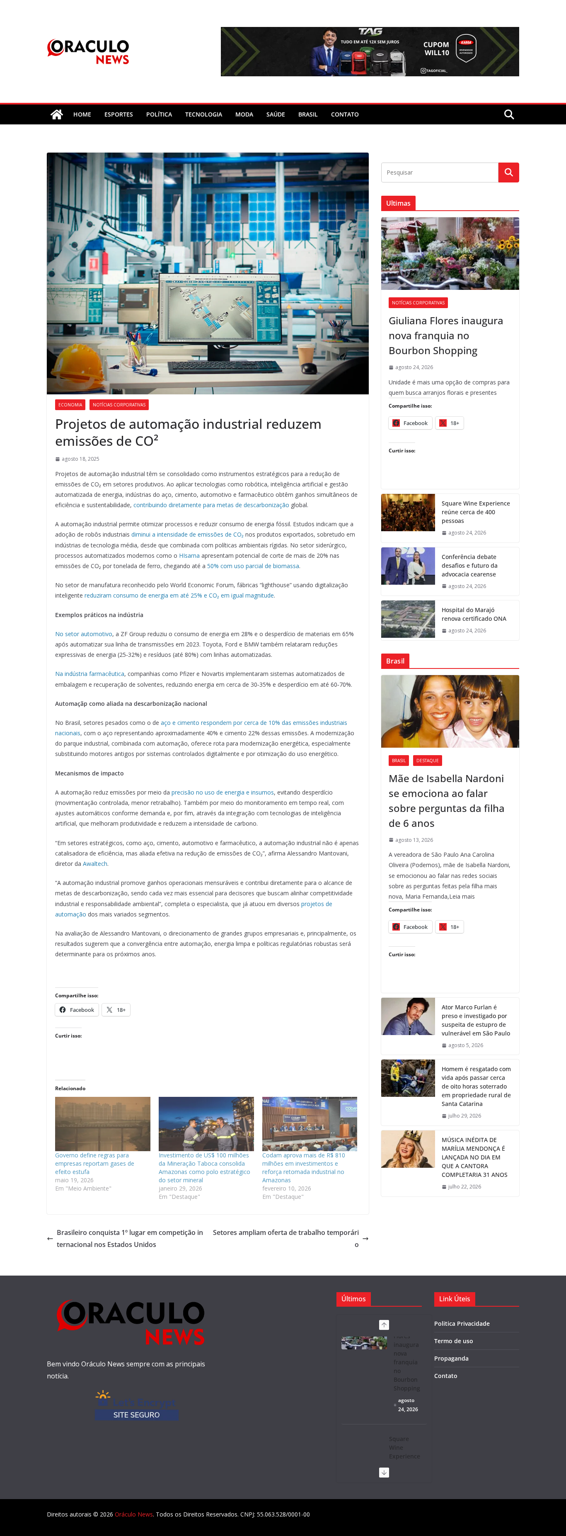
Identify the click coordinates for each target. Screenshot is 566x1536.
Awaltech (95, 864)
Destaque (427, 760)
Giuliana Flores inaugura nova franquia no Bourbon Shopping (446, 335)
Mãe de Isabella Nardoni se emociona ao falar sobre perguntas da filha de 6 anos (447, 800)
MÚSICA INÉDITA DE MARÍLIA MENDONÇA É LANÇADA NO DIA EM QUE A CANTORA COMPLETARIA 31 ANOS (475, 1157)
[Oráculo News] (57, 114)
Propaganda (451, 1358)
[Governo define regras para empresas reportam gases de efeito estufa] (102, 1124)
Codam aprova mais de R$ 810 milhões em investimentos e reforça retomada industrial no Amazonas (303, 1167)
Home (82, 114)
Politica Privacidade (462, 1323)
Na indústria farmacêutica (89, 674)
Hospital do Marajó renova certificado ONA (474, 614)
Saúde (275, 114)
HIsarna (189, 555)
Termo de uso (453, 1341)
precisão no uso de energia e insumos (223, 792)
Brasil (308, 114)
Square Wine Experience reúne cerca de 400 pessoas (476, 512)
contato (345, 114)
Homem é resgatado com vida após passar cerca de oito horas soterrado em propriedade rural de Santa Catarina (476, 1086)
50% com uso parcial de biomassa (253, 566)
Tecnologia (203, 114)
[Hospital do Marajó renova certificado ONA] (408, 620)
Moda (244, 114)
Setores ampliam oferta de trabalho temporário (286, 1238)
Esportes (118, 114)
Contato (445, 1376)
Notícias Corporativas (119, 405)
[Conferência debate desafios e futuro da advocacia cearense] (408, 571)
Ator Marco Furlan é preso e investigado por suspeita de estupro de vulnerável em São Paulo (476, 1020)
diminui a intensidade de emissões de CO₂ (187, 534)
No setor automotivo (83, 634)
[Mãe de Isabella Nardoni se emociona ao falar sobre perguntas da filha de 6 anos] (450, 711)
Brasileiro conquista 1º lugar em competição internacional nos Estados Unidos (130, 1238)
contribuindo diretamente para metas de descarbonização (211, 505)
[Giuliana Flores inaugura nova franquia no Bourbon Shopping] (450, 253)
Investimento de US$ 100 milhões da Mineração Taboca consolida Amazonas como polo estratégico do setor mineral (204, 1167)
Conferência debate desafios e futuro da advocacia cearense (470, 565)
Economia (70, 405)
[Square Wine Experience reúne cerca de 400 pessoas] (408, 518)
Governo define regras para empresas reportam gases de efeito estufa (94, 1163)
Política (159, 114)
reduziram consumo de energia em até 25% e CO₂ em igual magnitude (179, 595)
